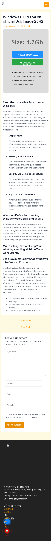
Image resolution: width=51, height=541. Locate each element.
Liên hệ (7, 511)
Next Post (25, 327)
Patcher (24, 26)
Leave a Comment (11, 26)
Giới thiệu (8, 508)
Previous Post (25, 320)
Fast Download (28, 54)
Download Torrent (29, 63)
